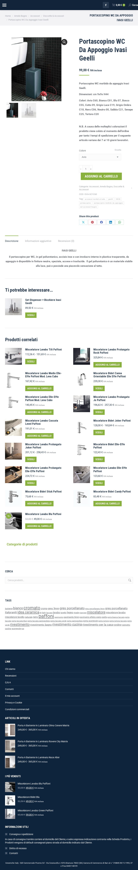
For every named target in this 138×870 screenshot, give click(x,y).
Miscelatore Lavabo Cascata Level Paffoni (41, 422)
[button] (64, 42)
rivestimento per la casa (97, 624)
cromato (32, 607)
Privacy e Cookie (13, 702)
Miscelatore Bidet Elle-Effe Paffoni (109, 446)
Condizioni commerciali (17, 709)
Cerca (129, 580)
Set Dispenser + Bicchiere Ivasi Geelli (43, 301)
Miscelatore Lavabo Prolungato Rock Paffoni (111, 351)
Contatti (9, 689)
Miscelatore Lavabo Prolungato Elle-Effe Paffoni (43, 469)
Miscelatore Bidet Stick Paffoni (43, 491)
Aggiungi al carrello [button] (107, 364)
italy (44, 612)
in (40, 612)
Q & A (8, 682)
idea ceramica (28, 612)
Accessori (94, 186)
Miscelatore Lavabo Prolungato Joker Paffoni (43, 446)
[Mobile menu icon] (4, 5)
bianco (18, 608)
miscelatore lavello (14, 617)
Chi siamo (10, 669)
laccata (49, 613)
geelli (110, 199)
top (22, 628)
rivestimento (20, 624)
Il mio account (12, 696)
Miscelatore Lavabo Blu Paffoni (43, 514)
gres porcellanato (72, 608)
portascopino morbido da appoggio (108, 203)
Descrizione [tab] (11, 241)
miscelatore (96, 612)
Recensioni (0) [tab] (66, 241)
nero (35, 617)
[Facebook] (101, 222)
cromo (44, 608)
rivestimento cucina (67, 624)
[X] (83, 222)
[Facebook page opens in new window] (106, 5)
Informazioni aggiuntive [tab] (38, 241)
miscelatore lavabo (116, 612)
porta (104, 617)
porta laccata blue (19, 621)
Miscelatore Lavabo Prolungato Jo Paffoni (111, 398)
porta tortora (103, 621)
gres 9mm (53, 608)
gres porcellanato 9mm (95, 609)
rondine (117, 624)
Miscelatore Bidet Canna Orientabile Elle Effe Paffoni (109, 375)
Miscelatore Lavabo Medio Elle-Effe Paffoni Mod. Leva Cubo (43, 375)
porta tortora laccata (118, 621)
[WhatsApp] (119, 222)
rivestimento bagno (41, 624)
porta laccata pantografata (38, 621)
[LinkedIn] (110, 222)
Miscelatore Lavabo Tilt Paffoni (43, 349)
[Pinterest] (92, 222)
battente (9, 608)
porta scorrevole (90, 621)
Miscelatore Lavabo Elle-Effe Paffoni (110, 469)
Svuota (118, 150)
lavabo (56, 612)
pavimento (59, 617)
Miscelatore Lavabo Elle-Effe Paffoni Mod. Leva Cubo (42, 398)
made (76, 612)
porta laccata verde (58, 621)
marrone (83, 613)
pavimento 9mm (71, 617)
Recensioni (10, 675)
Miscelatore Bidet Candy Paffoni (112, 491)
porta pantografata (75, 621)
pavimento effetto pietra (90, 617)
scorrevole (16, 628)
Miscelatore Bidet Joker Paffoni (112, 420)
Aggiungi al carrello (101, 176)
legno (70, 612)
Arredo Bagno (106, 186)
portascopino (85, 203)
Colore (82, 150)
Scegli (30, 315)
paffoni (46, 616)
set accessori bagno (88, 207)
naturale (28, 617)
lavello (63, 612)
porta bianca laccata (116, 617)
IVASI (118, 199)
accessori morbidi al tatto (95, 199)
